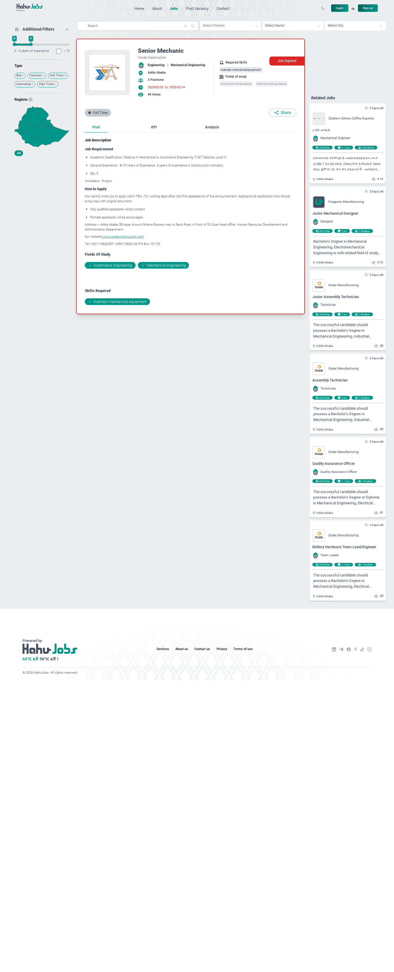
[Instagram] (369, 649)
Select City (335, 25)
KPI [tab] (154, 127)
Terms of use (243, 649)
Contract (35, 75)
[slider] (14, 44)
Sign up (368, 8)
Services (163, 649)
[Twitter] (355, 649)
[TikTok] (362, 649)
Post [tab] (96, 127)
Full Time (56, 75)
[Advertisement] (42, 195)
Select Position (214, 25)
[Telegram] (341, 649)
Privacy (222, 649)
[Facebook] (349, 649)
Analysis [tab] (212, 127)
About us (181, 649)
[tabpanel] (190, 221)
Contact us (202, 649)
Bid (18, 75)
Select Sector (275, 25)
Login (340, 8)
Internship (23, 84)
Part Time (46, 84)
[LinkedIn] (334, 649)
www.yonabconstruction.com (123, 237)
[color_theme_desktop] (323, 8)
